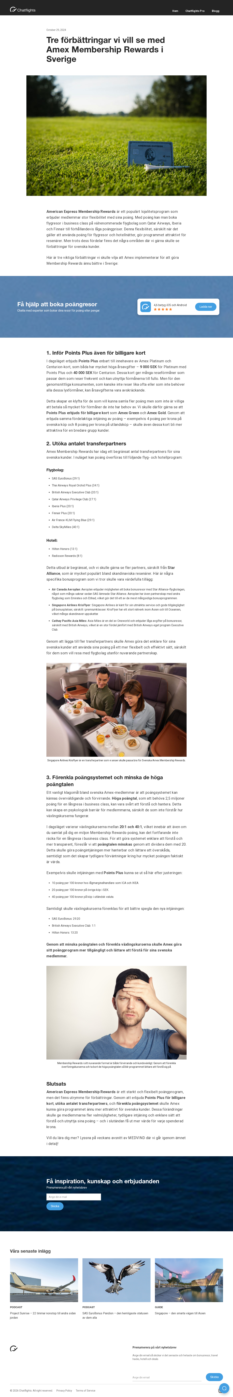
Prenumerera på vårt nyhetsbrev (154, 1347)
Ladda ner (206, 306)
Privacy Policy (64, 1390)
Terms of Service (85, 1390)
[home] (24, 9)
